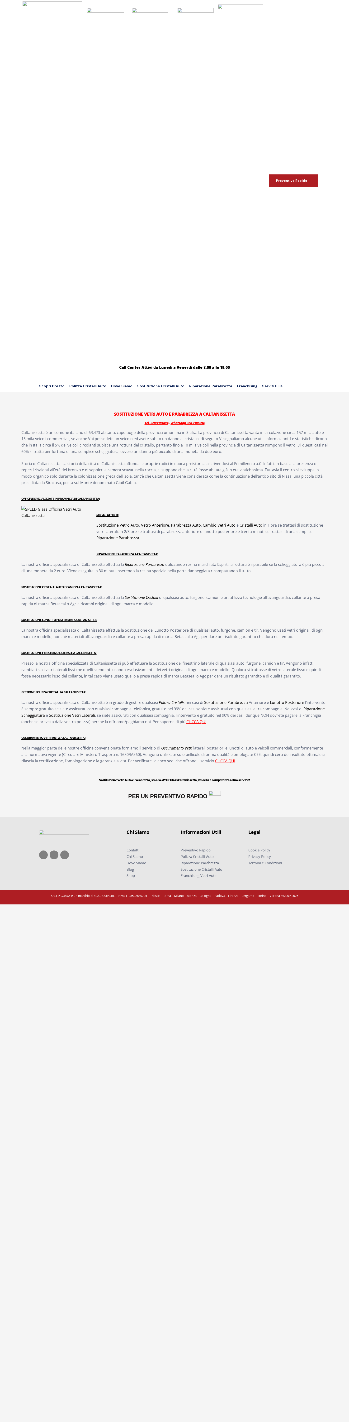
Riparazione (135, 564)
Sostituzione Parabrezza (226, 702)
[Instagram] (54, 854)
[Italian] (301, 386)
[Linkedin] (64, 854)
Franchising (247, 386)
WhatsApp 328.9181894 (187, 423)
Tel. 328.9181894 (156, 423)
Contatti (133, 850)
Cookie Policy (259, 850)
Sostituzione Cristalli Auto (160, 386)
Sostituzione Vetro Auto (117, 525)
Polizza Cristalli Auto (87, 386)
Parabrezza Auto (186, 525)
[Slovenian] (308, 386)
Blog (130, 869)
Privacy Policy (259, 856)
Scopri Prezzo (52, 386)
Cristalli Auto (251, 525)
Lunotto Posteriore (287, 702)
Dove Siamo (121, 386)
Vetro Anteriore (155, 525)
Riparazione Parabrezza (210, 386)
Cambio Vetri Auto (219, 525)
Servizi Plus (272, 386)
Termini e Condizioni (265, 862)
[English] (294, 386)
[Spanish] (315, 386)
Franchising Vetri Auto (199, 875)
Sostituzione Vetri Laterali (72, 715)
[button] (293, 180)
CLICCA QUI (196, 721)
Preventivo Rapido (196, 850)
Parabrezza (155, 564)
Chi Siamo (135, 856)
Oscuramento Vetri (176, 748)
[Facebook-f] (43, 854)
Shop (131, 875)
